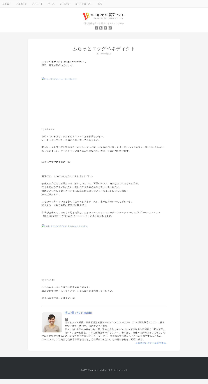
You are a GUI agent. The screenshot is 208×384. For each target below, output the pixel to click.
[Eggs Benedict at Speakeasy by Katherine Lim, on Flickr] (104, 100)
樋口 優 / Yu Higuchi (78, 312)
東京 (100, 3)
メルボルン (21, 3)
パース (51, 3)
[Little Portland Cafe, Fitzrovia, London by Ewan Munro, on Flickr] (104, 249)
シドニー (7, 3)
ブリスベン (65, 3)
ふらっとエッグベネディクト (104, 49)
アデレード (37, 3)
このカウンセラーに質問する (151, 342)
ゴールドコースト (83, 3)
